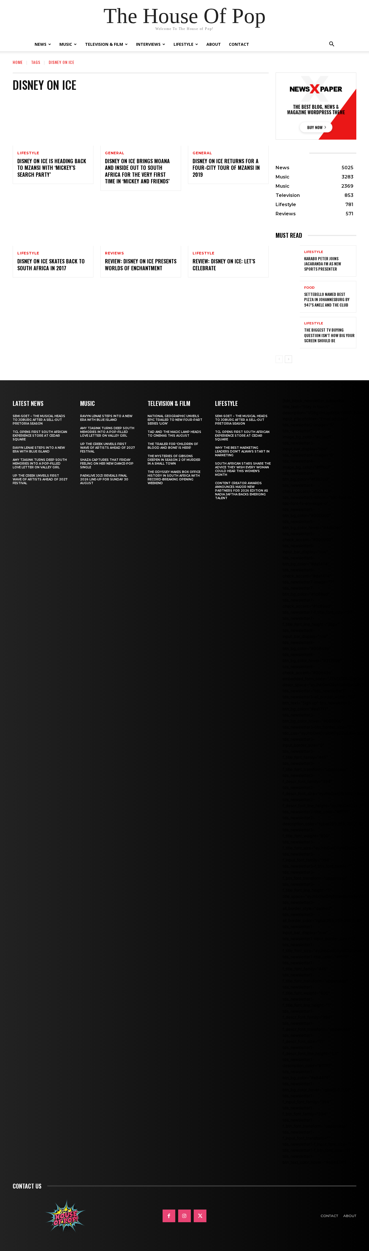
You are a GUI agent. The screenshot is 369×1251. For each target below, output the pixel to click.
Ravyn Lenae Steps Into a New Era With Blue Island (39, 449)
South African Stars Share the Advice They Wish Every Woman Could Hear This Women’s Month (243, 469)
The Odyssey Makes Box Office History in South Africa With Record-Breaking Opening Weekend (174, 477)
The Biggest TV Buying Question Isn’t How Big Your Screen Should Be (329, 335)
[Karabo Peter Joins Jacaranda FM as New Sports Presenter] (288, 261)
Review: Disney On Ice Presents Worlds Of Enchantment (140, 264)
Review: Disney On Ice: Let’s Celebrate (224, 264)
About (213, 44)
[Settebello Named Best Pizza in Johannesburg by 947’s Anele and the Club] (288, 296)
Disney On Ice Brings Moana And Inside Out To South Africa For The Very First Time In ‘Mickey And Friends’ (137, 171)
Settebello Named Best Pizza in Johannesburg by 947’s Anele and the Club (326, 299)
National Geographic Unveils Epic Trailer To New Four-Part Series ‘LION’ (175, 419)
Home (18, 62)
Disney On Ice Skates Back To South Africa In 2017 (51, 264)
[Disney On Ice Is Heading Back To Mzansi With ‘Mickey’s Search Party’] (53, 121)
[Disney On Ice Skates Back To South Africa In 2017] (53, 222)
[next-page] (288, 359)
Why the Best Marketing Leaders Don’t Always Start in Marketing (242, 451)
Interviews (148, 44)
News (40, 44)
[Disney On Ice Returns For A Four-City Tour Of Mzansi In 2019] (228, 121)
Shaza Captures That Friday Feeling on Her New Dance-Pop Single (106, 463)
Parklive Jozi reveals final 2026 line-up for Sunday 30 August (104, 479)
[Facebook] (169, 1216)
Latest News (28, 403)
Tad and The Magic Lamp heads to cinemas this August (174, 434)
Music (65, 44)
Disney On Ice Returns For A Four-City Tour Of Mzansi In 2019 (226, 167)
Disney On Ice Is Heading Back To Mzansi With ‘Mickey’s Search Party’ (51, 167)
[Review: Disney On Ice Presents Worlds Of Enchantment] (140, 222)
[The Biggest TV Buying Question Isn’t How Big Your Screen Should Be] (288, 332)
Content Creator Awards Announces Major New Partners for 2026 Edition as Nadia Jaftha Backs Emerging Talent (241, 490)
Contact (239, 44)
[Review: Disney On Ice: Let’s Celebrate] (228, 222)
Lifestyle (183, 44)
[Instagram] (184, 1216)
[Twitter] (200, 1216)
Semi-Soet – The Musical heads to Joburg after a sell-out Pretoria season (39, 419)
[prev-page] (279, 359)
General (115, 153)
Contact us (27, 1186)
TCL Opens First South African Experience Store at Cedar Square (40, 435)
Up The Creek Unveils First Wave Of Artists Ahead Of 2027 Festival (40, 479)
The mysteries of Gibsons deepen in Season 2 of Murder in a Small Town (174, 459)
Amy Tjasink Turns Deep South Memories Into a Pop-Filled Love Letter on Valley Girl (40, 463)
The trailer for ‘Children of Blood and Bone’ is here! (173, 446)
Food (309, 287)
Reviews (114, 253)
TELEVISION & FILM (169, 403)
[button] (331, 44)
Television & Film (104, 44)
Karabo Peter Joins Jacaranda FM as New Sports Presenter (322, 263)
